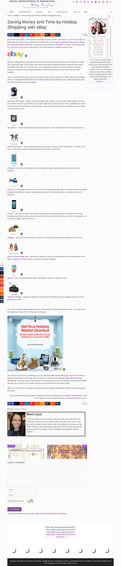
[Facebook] (73, 2)
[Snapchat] (103, 2)
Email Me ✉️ (100, 81)
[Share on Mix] (42, 35)
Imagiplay (10, 238)
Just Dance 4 (12, 128)
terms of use (70, 534)
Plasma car (11, 189)
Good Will (59, 45)
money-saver (19, 40)
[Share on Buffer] (47, 35)
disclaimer (70, 532)
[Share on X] (16, 35)
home (47, 527)
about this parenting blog (59, 527)
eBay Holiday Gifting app (59, 375)
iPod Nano (11, 168)
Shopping (23, 409)
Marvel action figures (14, 147)
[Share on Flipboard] (32, 35)
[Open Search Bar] (111, 12)
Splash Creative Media (73, 395)
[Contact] (95, 2)
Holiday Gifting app (44, 80)
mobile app (59, 80)
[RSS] (110, 2)
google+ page (55, 532)
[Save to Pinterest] (22, 35)
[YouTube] (91, 2)
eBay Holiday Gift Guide (31, 309)
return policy (60, 537)
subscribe (71, 527)
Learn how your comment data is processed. (51, 513)
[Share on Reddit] (52, 35)
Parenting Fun (25, 12)
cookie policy (60, 534)
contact (63, 532)
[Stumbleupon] (106, 2)
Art (49, 12)
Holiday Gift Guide (30, 80)
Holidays (16, 15)
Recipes (39, 12)
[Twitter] (77, 2)
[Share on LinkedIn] (27, 35)
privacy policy (50, 534)
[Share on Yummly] (37, 35)
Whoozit (10, 278)
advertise (54, 529)
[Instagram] (80, 2)
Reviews (17, 409)
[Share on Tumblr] (57, 35)
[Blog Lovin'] (99, 2)
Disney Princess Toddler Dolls (17, 256)
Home (11, 12)
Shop (86, 12)
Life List (77, 12)
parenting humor (63, 529)
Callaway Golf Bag (13, 297)
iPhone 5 (10, 214)
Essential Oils (62, 12)
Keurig (28, 101)
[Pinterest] (84, 2)
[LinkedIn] (88, 2)
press (48, 529)
